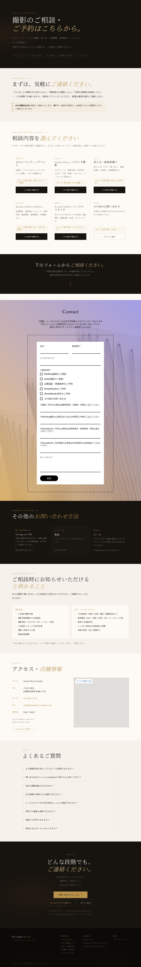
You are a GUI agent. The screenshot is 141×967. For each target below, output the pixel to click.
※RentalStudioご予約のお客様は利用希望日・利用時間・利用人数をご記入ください (69, 430)
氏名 (42, 346)
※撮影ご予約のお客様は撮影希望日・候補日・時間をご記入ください (70, 405)
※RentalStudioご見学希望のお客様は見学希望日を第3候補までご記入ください (70, 444)
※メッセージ (46, 457)
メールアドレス (47, 358)
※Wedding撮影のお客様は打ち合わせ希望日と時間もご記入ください (70, 417)
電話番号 (76, 346)
